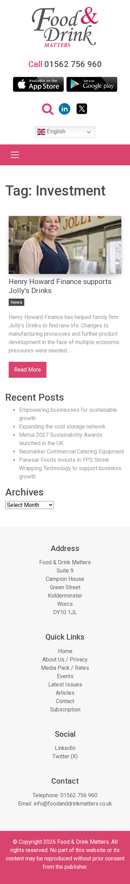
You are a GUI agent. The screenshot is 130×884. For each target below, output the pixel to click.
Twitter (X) (65, 756)
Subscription (65, 709)
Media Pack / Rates (65, 668)
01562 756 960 (78, 795)
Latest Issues (65, 684)
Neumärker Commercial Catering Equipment (71, 451)
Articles (65, 693)
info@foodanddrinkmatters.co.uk (73, 803)
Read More (27, 369)
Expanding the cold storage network (62, 426)
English (55, 132)
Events (65, 676)
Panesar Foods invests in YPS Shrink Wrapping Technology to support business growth (70, 468)
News (16, 302)
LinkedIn (65, 748)
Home (65, 651)
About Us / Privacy (65, 659)
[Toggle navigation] (15, 155)
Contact (65, 701)
